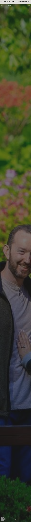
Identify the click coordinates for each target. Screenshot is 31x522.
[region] (15, 2)
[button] (2, 6)
